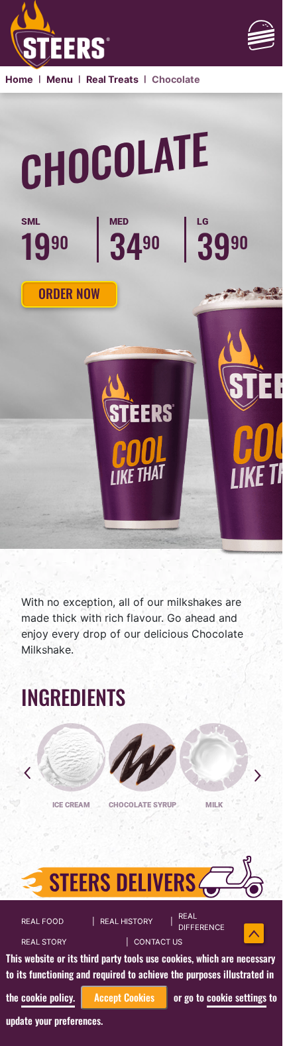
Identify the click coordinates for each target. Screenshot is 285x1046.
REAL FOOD (42, 921)
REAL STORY (44, 942)
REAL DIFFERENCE (201, 921)
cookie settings (236, 998)
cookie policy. (48, 998)
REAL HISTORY (126, 921)
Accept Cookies (124, 998)
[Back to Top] (254, 933)
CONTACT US (158, 942)
